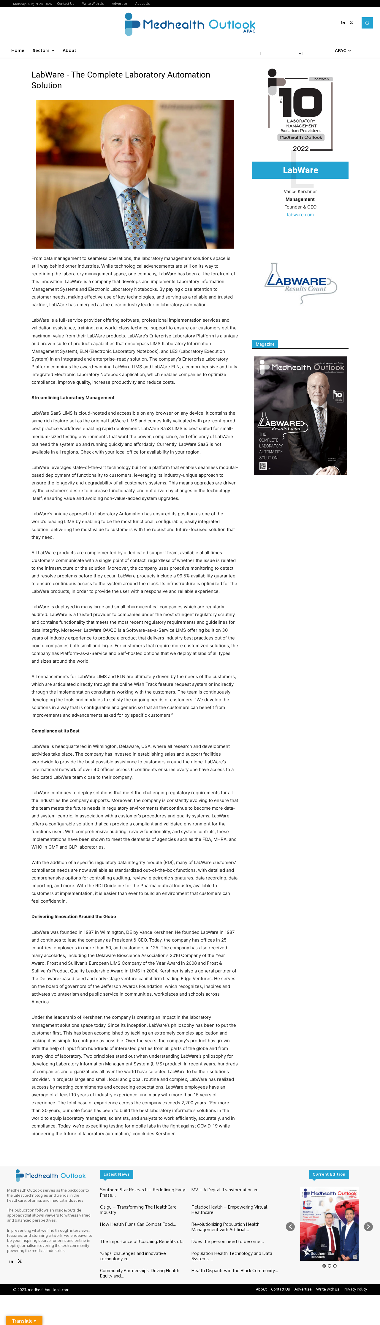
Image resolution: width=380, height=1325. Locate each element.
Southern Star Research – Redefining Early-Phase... (143, 1192)
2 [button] (329, 1266)
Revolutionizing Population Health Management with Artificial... (225, 1226)
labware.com (300, 214)
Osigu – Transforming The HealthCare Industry (138, 1209)
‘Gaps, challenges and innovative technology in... (133, 1255)
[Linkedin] (343, 23)
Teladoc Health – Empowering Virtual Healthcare (229, 1209)
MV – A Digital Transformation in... (226, 1190)
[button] (367, 23)
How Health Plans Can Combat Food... (138, 1224)
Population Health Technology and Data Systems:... (231, 1255)
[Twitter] (351, 23)
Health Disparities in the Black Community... (234, 1270)
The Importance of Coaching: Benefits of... (142, 1241)
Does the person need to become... (227, 1241)
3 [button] (335, 1266)
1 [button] (324, 1266)
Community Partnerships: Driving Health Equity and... (139, 1273)
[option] (329, 1224)
